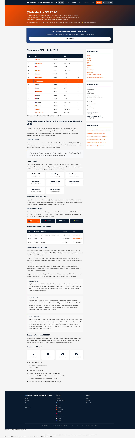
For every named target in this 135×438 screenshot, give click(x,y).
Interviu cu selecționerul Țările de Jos (96, 142)
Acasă (61, 2)
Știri (80, 2)
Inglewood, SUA (77, 238)
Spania (38, 66)
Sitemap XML (59, 398)
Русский (110, 2)
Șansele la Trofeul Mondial (94, 74)
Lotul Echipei (90, 70)
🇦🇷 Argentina (59, 402)
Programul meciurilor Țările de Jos (96, 133)
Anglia (38, 74)
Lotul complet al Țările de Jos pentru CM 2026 (99, 130)
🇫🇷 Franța (58, 405)
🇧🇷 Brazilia (58, 420)
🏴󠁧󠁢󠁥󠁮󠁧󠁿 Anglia (58, 407)
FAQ (93, 2)
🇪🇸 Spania (58, 413)
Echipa (67, 2)
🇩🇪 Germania (59, 411)
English (104, 2)
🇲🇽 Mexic (58, 418)
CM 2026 (86, 2)
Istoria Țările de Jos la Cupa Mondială (96, 136)
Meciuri (74, 2)
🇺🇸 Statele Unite (60, 416)
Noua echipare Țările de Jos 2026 (96, 139)
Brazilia (38, 70)
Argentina (39, 63)
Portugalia (39, 77)
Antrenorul (90, 72)
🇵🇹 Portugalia (59, 409)
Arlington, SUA (77, 235)
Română (99, 2)
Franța (38, 59)
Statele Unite (40, 112)
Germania (39, 91)
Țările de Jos (39, 81)
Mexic (38, 109)
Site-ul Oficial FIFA (60, 400)
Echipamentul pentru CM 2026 (95, 77)
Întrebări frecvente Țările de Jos (95, 145)
